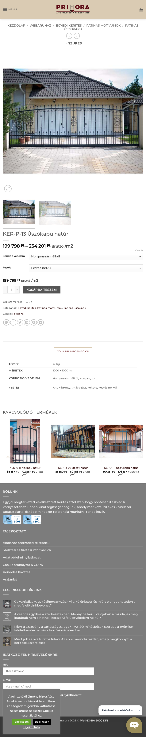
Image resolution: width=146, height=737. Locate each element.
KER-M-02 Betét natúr (73, 468)
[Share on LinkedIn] (40, 322)
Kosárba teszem (41, 290)
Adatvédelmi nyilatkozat (22, 557)
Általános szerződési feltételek (26, 543)
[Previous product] (77, 36)
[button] (10, 9)
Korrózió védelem (14, 256)
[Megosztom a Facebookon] (13, 322)
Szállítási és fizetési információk (27, 550)
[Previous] (10, 120)
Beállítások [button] (42, 721)
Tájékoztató (31, 727)
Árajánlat (10, 579)
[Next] (135, 120)
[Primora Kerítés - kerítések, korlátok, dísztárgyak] (73, 9)
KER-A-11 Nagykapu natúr (121, 468)
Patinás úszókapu (74, 308)
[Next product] (69, 36)
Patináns (18, 313)
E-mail (7, 680)
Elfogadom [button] (22, 721)
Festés (7, 267)
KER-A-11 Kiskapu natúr (25, 468)
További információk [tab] (73, 351)
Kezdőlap (16, 25)
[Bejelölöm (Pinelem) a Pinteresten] (34, 322)
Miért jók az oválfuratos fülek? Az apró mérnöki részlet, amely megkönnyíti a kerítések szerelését (73, 641)
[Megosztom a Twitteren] (20, 322)
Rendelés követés (16, 572)
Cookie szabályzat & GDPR (23, 565)
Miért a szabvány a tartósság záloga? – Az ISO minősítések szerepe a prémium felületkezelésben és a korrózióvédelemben (74, 628)
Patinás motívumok (103, 25)
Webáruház (40, 25)
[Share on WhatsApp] (6, 322)
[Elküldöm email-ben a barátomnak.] (27, 322)
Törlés (139, 250)
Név (5, 664)
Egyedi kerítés (69, 25)
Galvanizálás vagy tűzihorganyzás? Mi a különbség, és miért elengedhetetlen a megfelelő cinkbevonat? (75, 603)
